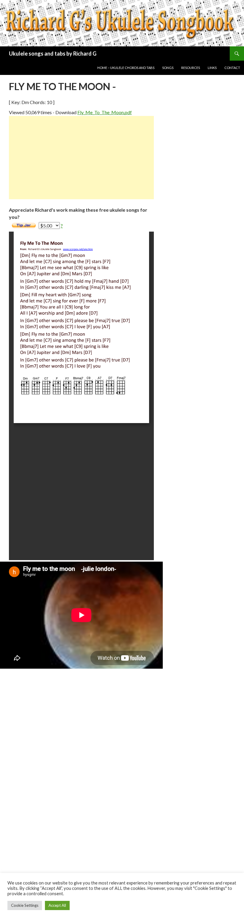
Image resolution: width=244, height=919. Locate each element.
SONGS (167, 68)
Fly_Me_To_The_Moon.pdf (104, 112)
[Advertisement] (81, 157)
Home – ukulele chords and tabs (125, 68)
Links (212, 68)
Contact (232, 68)
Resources (190, 68)
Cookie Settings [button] (24, 905)
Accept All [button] (57, 905)
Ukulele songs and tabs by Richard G (52, 53)
